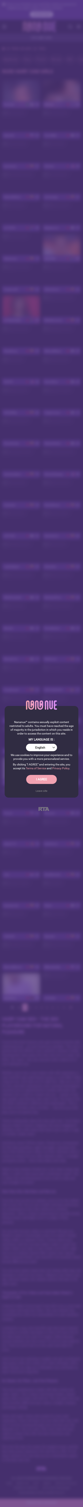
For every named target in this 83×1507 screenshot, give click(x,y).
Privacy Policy (60, 768)
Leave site (41, 790)
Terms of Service (36, 768)
